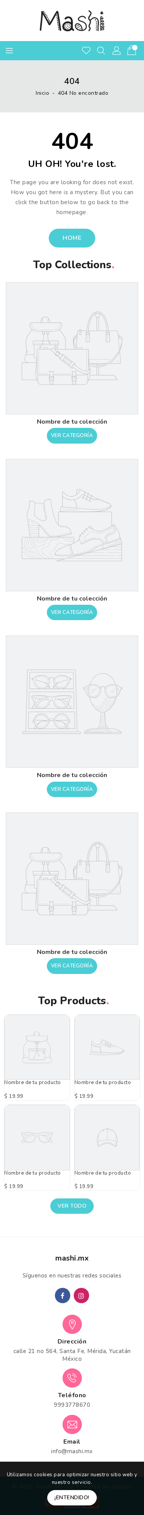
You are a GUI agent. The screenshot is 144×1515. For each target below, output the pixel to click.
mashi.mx (72, 1258)
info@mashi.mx (72, 1451)
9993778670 (72, 1405)
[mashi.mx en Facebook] (62, 1295)
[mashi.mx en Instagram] (81, 1295)
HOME (72, 238)
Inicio (42, 93)
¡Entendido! (72, 1497)
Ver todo (72, 1206)
